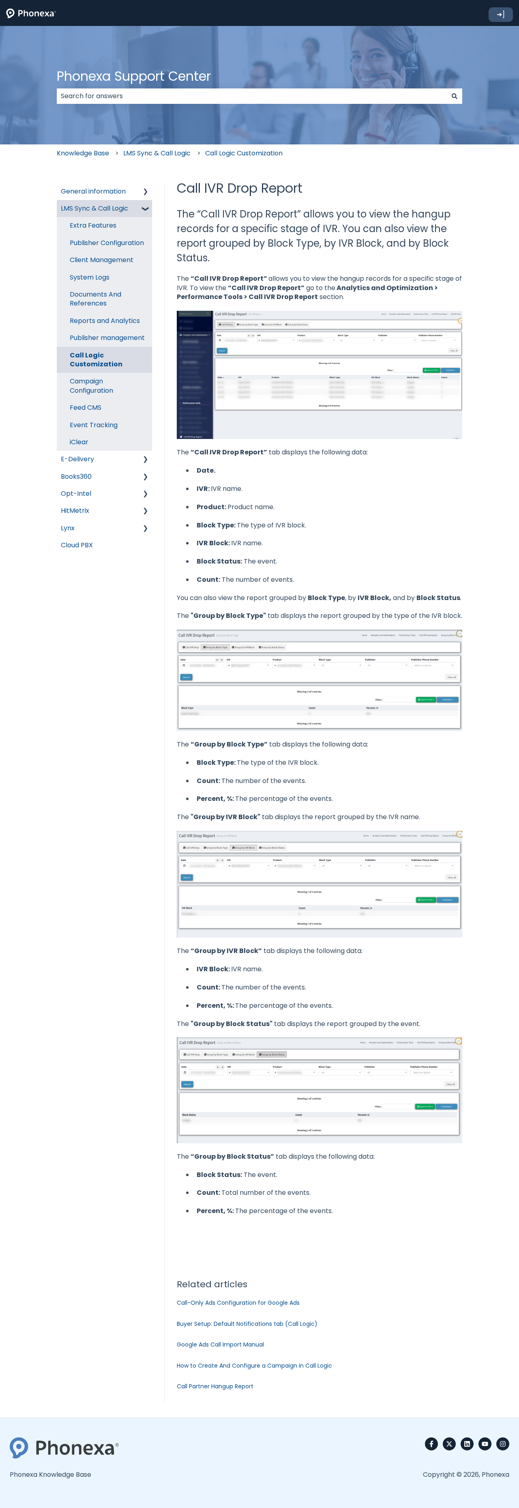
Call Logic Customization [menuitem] (96, 360)
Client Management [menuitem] (101, 260)
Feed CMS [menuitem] (85, 407)
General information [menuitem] (93, 191)
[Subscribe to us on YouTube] (484, 1443)
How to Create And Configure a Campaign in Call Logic (254, 1366)
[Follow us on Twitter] (449, 1443)
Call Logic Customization (244, 153)
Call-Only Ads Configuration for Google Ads (238, 1303)
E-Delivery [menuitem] (77, 459)
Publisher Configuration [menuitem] (107, 242)
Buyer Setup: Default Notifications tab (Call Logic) (247, 1324)
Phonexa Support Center (134, 76)
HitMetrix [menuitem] (75, 510)
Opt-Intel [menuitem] (76, 493)
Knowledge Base (83, 153)
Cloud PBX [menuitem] (77, 545)
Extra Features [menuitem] (93, 225)
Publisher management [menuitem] (107, 337)
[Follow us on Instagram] (502, 1443)
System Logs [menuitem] (89, 277)
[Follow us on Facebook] (431, 1443)
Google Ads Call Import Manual (220, 1344)
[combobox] (252, 96)
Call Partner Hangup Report (215, 1386)
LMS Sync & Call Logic (157, 153)
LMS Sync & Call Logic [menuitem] (94, 208)
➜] (501, 14)
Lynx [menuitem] (68, 528)
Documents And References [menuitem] (95, 299)
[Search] (454, 96)
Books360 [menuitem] (76, 476)
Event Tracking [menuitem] (94, 425)
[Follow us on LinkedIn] (467, 1443)
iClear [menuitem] (79, 442)
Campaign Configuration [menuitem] (91, 385)
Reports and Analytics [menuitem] (105, 320)
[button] (145, 192)
